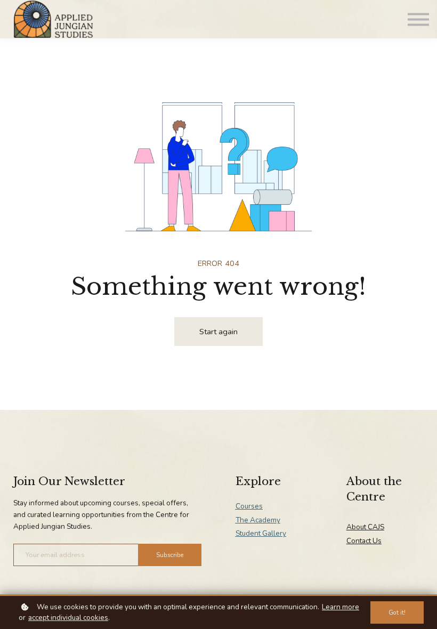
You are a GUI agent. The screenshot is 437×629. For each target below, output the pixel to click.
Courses (249, 506)
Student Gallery (261, 533)
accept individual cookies (68, 617)
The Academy (258, 520)
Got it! (397, 612)
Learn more (340, 607)
